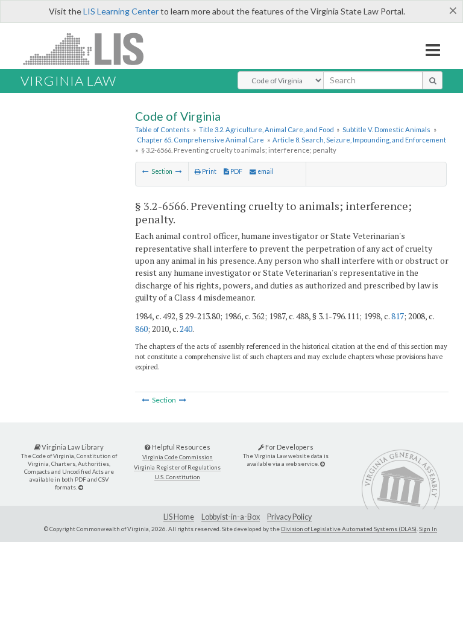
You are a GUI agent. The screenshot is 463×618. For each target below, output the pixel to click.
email (265, 171)
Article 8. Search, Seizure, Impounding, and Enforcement (359, 140)
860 (141, 328)
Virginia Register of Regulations (177, 467)
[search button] (433, 80)
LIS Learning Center (121, 11)
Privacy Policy (289, 516)
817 (397, 316)
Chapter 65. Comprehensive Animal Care (200, 140)
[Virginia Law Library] (80, 487)
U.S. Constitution (177, 477)
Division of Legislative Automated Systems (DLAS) (349, 528)
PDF (235, 171)
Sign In (428, 528)
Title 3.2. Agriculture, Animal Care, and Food (266, 129)
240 (186, 328)
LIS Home (178, 516)
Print (208, 171)
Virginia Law (68, 80)
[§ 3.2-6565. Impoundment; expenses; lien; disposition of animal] (145, 171)
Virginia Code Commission (177, 457)
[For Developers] (322, 463)
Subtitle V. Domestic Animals (386, 129)
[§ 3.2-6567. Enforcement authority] (178, 171)
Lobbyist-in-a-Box (230, 516)
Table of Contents (162, 129)
